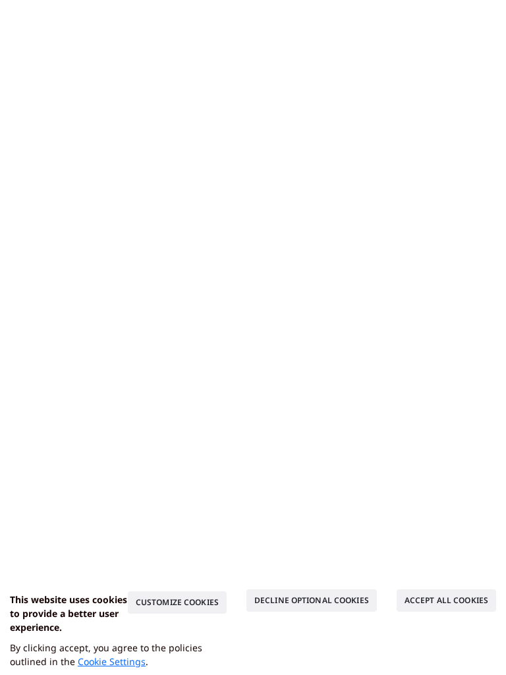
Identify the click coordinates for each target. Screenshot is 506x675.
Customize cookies (177, 602)
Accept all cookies (446, 600)
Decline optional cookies (311, 600)
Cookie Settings (112, 661)
